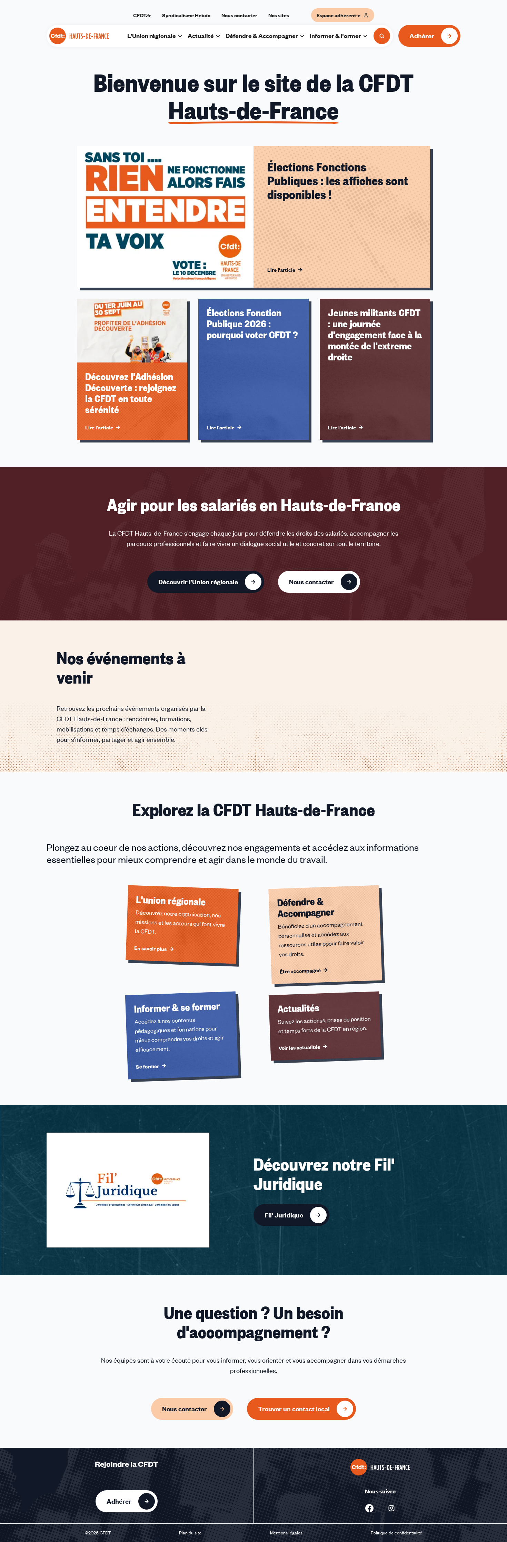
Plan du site (190, 1533)
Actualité (201, 35)
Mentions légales (286, 1533)
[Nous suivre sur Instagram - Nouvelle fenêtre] (391, 1508)
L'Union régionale (151, 35)
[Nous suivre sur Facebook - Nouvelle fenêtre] (369, 1508)
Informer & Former (335, 35)
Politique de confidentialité (396, 1533)
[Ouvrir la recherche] (382, 36)
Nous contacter (239, 15)
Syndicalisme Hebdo (186, 15)
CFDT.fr (142, 15)
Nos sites (278, 15)
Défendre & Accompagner (262, 35)
